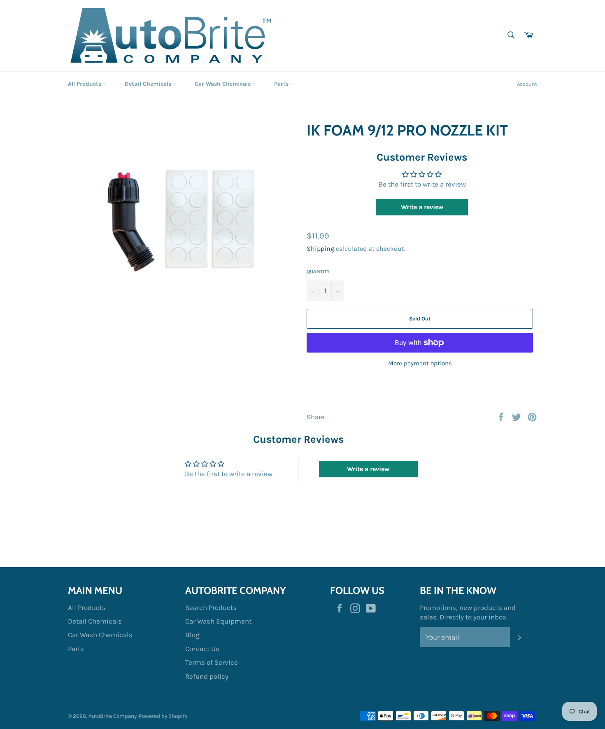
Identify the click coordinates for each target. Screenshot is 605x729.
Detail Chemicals (149, 83)
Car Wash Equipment (218, 621)
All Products (85, 83)
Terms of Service (211, 662)
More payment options (420, 363)
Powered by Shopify (163, 716)
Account (527, 84)
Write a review (422, 207)
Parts (282, 83)
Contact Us (202, 649)
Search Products (211, 607)
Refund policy (206, 676)
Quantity (318, 271)
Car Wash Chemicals (223, 83)
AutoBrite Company (112, 716)
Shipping (320, 248)
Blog (192, 635)
